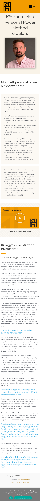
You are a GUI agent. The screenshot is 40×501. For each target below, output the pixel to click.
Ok (11, 498)
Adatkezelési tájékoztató (20, 482)
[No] (37, 495)
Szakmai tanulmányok (20, 232)
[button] (20, 218)
